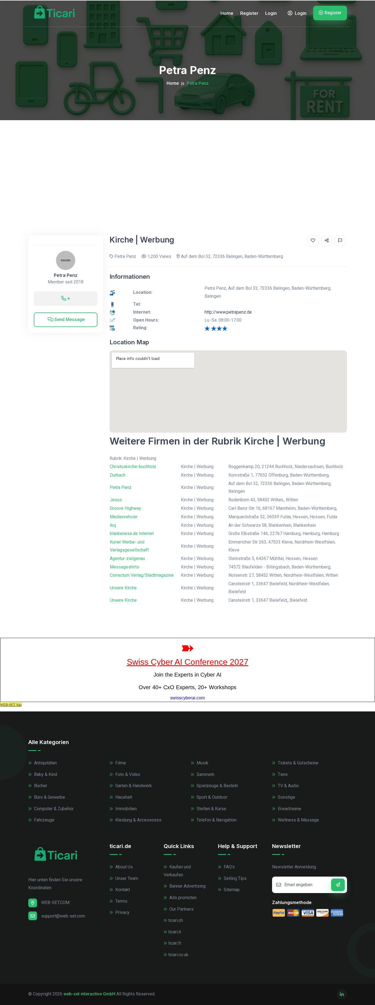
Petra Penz (65, 275)
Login (271, 13)
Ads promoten (182, 897)
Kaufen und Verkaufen (177, 870)
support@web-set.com (63, 916)
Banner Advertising (187, 886)
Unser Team (126, 878)
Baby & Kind (45, 774)
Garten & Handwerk (133, 785)
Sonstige (286, 797)
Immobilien (125, 808)
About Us (123, 866)
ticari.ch (175, 920)
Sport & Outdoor (211, 797)
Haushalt (123, 797)
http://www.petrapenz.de (228, 312)
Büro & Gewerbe (49, 797)
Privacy (122, 912)
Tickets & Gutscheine (297, 762)
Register (249, 13)
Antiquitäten (45, 762)
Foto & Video (127, 774)
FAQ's (229, 866)
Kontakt (122, 889)
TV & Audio (288, 785)
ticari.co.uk (178, 954)
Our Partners (181, 909)
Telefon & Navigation (215, 820)
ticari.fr (174, 943)
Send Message (69, 319)
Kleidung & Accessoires (137, 820)
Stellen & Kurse (210, 808)
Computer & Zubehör (53, 808)
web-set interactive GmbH (89, 993)
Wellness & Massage (298, 820)
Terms (120, 901)
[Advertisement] (187, 161)
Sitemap (231, 889)
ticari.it (174, 931)
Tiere (282, 774)
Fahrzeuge (43, 820)
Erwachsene (289, 808)
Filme (120, 762)
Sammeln (204, 774)
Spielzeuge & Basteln (216, 785)
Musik (201, 762)
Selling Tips (235, 878)
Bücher (40, 785)
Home (226, 13)
